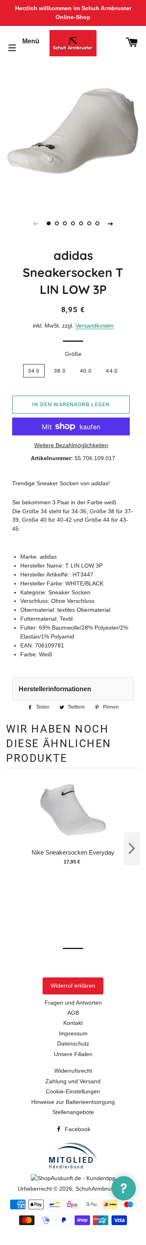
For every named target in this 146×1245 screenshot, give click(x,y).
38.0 (60, 371)
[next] (132, 849)
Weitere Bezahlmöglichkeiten (71, 445)
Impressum (73, 1033)
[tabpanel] (73, 131)
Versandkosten (94, 325)
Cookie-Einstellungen (73, 1091)
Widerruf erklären (73, 985)
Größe (73, 354)
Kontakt (73, 1023)
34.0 (34, 371)
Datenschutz (73, 1043)
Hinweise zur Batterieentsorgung (73, 1102)
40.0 (86, 371)
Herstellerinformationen (55, 689)
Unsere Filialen (73, 1054)
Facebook (76, 1129)
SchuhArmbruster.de (101, 1188)
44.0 (112, 371)
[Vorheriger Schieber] (36, 223)
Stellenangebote (73, 1112)
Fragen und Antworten (73, 1002)
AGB (73, 1012)
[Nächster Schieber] (110, 223)
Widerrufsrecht (73, 1070)
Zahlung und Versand (73, 1081)
